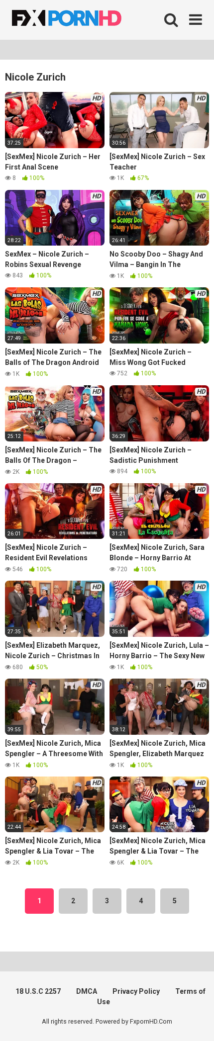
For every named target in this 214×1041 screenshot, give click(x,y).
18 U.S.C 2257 (38, 991)
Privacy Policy (136, 991)
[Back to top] (195, 1021)
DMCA (86, 991)
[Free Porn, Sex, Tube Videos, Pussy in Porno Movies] (79, 19)
